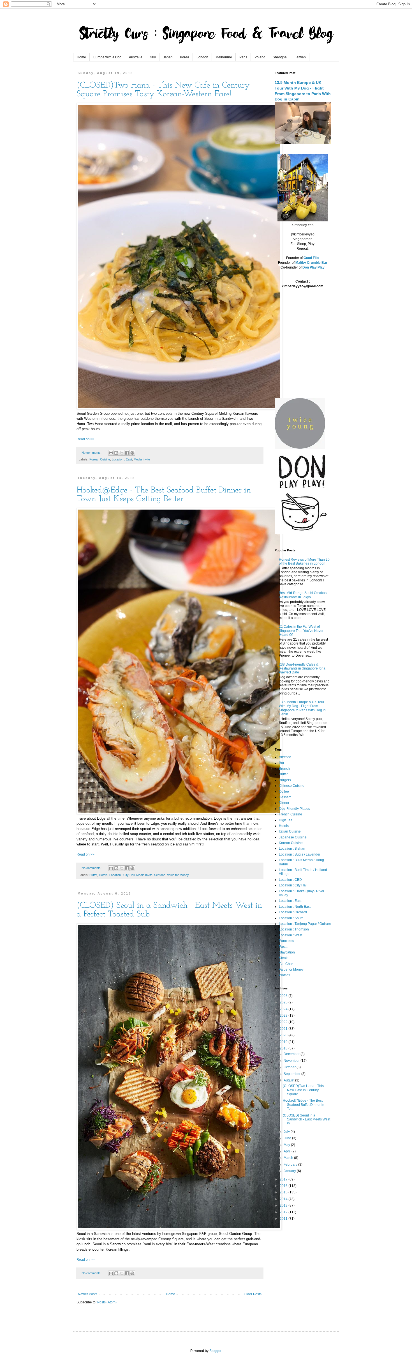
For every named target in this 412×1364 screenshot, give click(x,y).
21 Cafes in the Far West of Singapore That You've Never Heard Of (301, 631)
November (292, 1061)
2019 (284, 1042)
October (290, 1067)
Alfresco (285, 757)
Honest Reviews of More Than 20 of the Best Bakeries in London (304, 561)
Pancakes (286, 941)
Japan (168, 57)
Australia (135, 57)
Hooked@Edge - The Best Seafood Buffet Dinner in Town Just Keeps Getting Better (164, 494)
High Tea (286, 820)
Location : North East (295, 907)
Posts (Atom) (107, 1302)
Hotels (103, 875)
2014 (284, 1199)
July (287, 1132)
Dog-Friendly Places (294, 809)
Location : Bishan (292, 849)
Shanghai (280, 57)
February (291, 1164)
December (292, 1054)
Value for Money (178, 875)
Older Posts (252, 1294)
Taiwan (300, 57)
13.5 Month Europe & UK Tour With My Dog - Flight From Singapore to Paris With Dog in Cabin (302, 708)
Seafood (159, 875)
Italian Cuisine (290, 831)
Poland (259, 57)
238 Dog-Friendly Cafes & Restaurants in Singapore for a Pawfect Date (302, 668)
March (289, 1158)
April (287, 1151)
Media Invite (142, 459)
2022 (284, 1022)
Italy (153, 57)
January (290, 1171)
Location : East (122, 459)
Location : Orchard (293, 912)
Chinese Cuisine (291, 786)
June (288, 1138)
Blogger (215, 1351)
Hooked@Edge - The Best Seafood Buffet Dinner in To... (303, 1105)
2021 (284, 1029)
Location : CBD (290, 880)
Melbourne (224, 57)
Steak (283, 958)
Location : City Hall (122, 875)
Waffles (284, 975)
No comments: (92, 452)
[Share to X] (121, 453)
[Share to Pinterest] (132, 453)
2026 (284, 996)
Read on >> (85, 439)
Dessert (285, 797)
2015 (284, 1192)
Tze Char (286, 964)
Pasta (283, 947)
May (287, 1145)
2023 (284, 1015)
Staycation (287, 952)
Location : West (290, 935)
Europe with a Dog (107, 57)
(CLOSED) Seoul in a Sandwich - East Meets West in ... (306, 1119)
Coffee (284, 792)
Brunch (284, 769)
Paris (243, 57)
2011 (284, 1219)
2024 (284, 1009)
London (202, 57)
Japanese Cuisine (293, 837)
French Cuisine (290, 814)
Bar (281, 763)
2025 (284, 1002)
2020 (284, 1035)
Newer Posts (87, 1294)
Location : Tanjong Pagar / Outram (305, 924)
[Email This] (111, 453)
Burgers (285, 780)
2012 (284, 1212)
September (292, 1074)
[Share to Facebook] (127, 453)
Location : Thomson (294, 929)
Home (81, 57)
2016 (284, 1186)
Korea (184, 57)
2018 (284, 1048)
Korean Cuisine (99, 459)
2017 (284, 1179)
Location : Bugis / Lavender (299, 854)
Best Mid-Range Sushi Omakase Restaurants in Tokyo (303, 595)
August (289, 1080)
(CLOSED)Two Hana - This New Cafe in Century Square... (303, 1090)
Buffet (93, 875)
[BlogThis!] (116, 453)
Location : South (291, 918)
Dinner (284, 803)
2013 (284, 1205)
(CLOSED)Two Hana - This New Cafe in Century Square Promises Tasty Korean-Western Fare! (163, 89)
